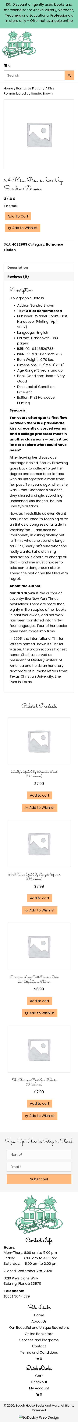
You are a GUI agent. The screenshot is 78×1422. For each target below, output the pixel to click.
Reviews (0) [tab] (18, 276)
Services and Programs (39, 1340)
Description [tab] (17, 267)
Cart (39, 1375)
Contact (39, 1346)
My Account (39, 1388)
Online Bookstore (39, 1333)
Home (8, 88)
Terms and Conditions (39, 1352)
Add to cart (18, 216)
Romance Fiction (29, 88)
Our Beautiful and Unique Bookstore (39, 1327)
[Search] (69, 75)
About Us (39, 1321)
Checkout (39, 1382)
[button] (22, 228)
